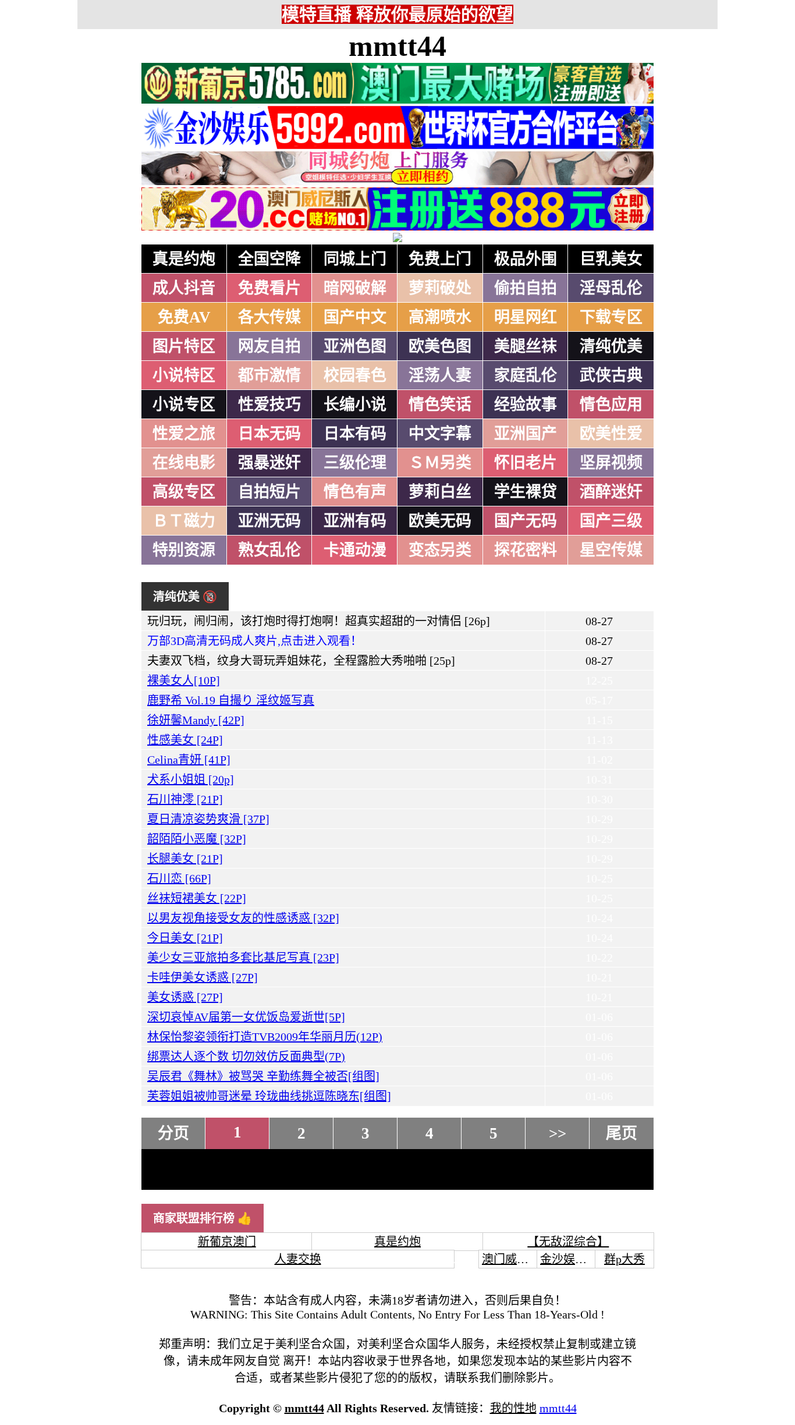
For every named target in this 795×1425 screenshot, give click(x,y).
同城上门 (355, 259)
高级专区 (183, 492)
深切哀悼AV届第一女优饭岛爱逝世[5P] (246, 1017)
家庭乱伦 (525, 375)
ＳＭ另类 (440, 463)
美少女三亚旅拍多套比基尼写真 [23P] (243, 957)
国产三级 (611, 521)
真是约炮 (183, 259)
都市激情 (269, 375)
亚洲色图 (355, 346)
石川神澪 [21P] (185, 799)
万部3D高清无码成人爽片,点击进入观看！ (254, 640)
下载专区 (611, 317)
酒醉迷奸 (611, 492)
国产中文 (355, 317)
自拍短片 (269, 492)
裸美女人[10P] (183, 680)
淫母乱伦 (611, 288)
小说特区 (183, 375)
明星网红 (525, 317)
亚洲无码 (269, 521)
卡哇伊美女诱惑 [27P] (202, 977)
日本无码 (269, 433)
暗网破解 (355, 288)
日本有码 (355, 433)
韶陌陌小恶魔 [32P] (196, 838)
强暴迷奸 (269, 463)
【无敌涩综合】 (568, 1241)
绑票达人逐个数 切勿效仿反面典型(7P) (246, 1056)
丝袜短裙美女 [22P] (196, 898)
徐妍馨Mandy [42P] (195, 720)
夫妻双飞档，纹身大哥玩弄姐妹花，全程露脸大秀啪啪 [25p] (301, 660)
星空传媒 (611, 550)
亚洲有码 (355, 521)
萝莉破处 (440, 288)
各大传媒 (269, 317)
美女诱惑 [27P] (185, 997)
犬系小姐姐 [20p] (190, 779)
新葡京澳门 (227, 1241)
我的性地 (513, 1408)
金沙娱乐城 (569, 1259)
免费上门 (440, 259)
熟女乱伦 (269, 550)
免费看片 (269, 288)
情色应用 (611, 404)
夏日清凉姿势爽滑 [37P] (208, 819)
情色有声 (355, 492)
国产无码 (525, 521)
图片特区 (183, 346)
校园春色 (355, 375)
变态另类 (440, 550)
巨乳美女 (611, 259)
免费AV (184, 317)
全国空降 (269, 259)
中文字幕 (440, 433)
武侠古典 (611, 375)
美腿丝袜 (525, 346)
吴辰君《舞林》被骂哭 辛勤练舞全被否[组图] (263, 1076)
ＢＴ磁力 (183, 521)
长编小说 (355, 404)
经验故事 (525, 404)
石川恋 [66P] (179, 878)
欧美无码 (440, 521)
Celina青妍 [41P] (188, 759)
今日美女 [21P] (185, 937)
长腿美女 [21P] (185, 858)
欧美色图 (440, 346)
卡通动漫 (355, 550)
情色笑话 (440, 404)
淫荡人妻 (440, 375)
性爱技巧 (269, 404)
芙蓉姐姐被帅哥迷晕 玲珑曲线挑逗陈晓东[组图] (269, 1096)
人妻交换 (298, 1259)
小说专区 (183, 404)
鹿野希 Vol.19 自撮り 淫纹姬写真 (230, 700)
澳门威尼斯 (511, 1259)
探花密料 (525, 550)
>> (557, 1133)
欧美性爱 (611, 433)
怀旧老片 (525, 463)
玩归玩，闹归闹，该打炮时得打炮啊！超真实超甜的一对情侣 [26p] (318, 621)
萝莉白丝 (440, 492)
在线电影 (183, 463)
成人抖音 (183, 288)
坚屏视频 (611, 463)
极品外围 (525, 259)
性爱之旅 (183, 433)
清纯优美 (611, 346)
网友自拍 (269, 346)
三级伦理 (355, 463)
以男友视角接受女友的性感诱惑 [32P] (243, 918)
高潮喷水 (440, 317)
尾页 (621, 1133)
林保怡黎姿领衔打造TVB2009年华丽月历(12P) (264, 1036)
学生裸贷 (525, 492)
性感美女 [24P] (185, 739)
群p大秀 (624, 1259)
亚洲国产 (525, 433)
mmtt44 (397, 46)
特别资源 (183, 550)
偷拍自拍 (525, 288)
